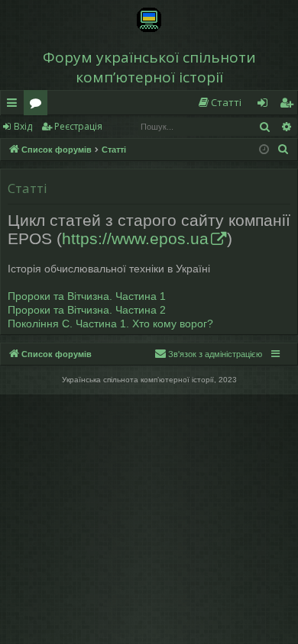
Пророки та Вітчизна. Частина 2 (87, 310)
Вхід (23, 126)
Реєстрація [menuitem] (289, 105)
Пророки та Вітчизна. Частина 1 (87, 296)
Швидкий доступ (15, 105)
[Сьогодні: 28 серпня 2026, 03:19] (264, 150)
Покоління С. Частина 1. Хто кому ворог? (110, 324)
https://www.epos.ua (135, 238)
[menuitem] (219, 102)
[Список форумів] (149, 20)
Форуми (38, 105)
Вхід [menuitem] (267, 105)
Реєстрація (78, 126)
